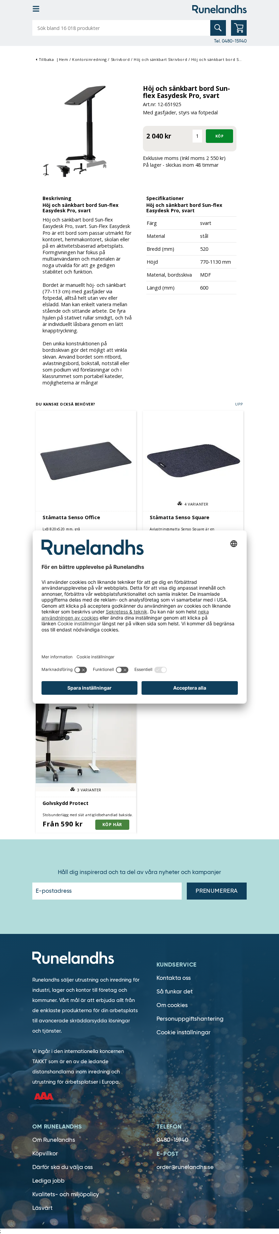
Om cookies (172, 1005)
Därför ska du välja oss (62, 1167)
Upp (239, 404)
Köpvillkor (45, 1153)
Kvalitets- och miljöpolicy (65, 1194)
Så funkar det (175, 991)
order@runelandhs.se (185, 1167)
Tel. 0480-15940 (230, 41)
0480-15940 (172, 1139)
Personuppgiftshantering (190, 1018)
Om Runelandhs (53, 1139)
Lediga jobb (48, 1180)
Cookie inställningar (184, 1032)
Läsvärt (42, 1208)
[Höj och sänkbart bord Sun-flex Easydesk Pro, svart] (86, 129)
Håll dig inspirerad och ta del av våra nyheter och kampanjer (139, 872)
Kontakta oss (174, 978)
